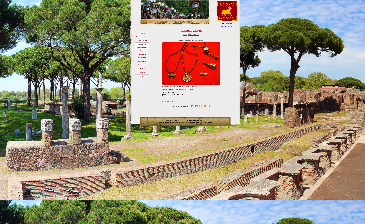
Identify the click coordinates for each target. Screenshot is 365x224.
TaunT (202, 120)
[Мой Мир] (205, 106)
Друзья (142, 68)
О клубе (142, 33)
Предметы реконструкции (142, 45)
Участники (142, 65)
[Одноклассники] (200, 106)
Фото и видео (142, 40)
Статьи (142, 51)
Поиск (142, 76)
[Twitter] (196, 106)
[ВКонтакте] (192, 106)
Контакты (142, 72)
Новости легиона (142, 37)
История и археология (142, 56)
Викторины (142, 61)
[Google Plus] (209, 106)
